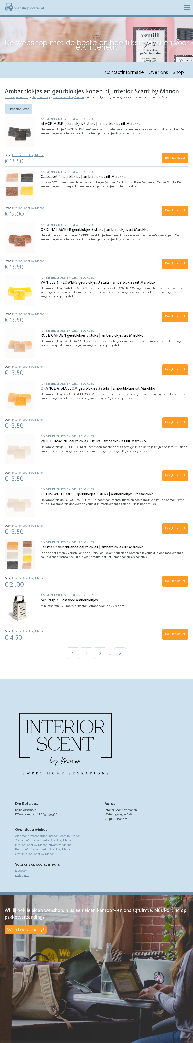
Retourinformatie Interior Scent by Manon (43, 849)
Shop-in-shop (41, 97)
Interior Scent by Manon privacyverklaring (43, 845)
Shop (178, 72)
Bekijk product (175, 157)
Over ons (158, 72)
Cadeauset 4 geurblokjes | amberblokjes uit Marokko (83, 176)
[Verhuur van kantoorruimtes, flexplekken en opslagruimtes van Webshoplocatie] (24, 7)
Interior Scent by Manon (68, 97)
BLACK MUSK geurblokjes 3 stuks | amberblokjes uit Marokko (91, 123)
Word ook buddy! (25, 929)
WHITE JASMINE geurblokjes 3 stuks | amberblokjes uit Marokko (93, 441)
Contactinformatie (124, 72)
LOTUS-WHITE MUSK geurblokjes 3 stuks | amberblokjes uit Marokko (97, 494)
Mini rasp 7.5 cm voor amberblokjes (69, 600)
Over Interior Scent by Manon (35, 854)
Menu (187, 7)
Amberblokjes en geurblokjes (67, 119)
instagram (22, 875)
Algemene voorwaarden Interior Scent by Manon (48, 836)
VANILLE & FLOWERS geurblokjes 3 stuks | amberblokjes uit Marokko (98, 282)
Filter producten (18, 109)
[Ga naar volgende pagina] (120, 653)
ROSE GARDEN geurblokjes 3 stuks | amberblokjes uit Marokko (92, 335)
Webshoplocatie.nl (16, 97)
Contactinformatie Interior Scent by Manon (43, 840)
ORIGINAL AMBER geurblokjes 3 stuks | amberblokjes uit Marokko (95, 229)
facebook (21, 870)
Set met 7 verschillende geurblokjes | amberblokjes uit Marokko (92, 547)
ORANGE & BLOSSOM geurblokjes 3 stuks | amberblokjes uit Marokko (98, 388)
